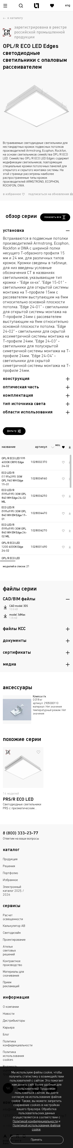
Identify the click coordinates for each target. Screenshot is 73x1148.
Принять (36, 1139)
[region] (36, 499)
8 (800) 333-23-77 (20, 833)
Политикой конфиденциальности (35, 1121)
